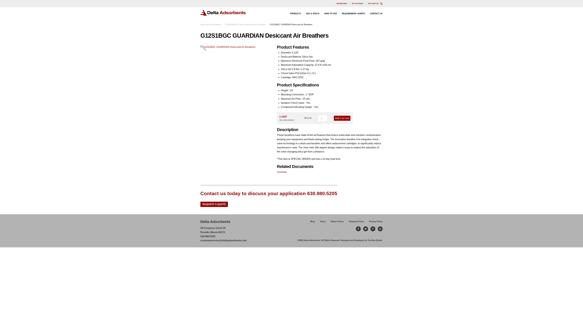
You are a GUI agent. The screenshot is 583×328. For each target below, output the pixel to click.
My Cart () (373, 3)
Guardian (282, 172)
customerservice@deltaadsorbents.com (223, 240)
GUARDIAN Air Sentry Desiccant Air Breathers (245, 24)
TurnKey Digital (375, 240)
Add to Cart (342, 118)
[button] (381, 3)
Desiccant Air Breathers (210, 24)
